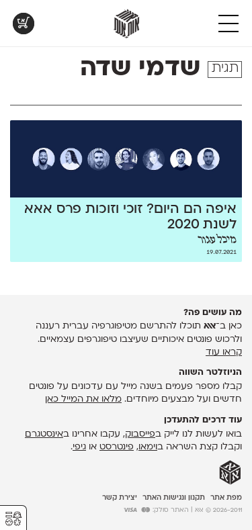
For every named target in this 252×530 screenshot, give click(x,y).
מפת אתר (226, 498)
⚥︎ (13, 519)
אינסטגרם (44, 434)
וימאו (147, 447)
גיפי (79, 447)
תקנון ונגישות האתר (173, 498)
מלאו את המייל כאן (83, 399)
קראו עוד (224, 352)
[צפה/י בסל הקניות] (23, 23)
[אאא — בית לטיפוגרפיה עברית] (230, 473)
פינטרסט (116, 447)
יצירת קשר (119, 498)
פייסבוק (140, 434)
